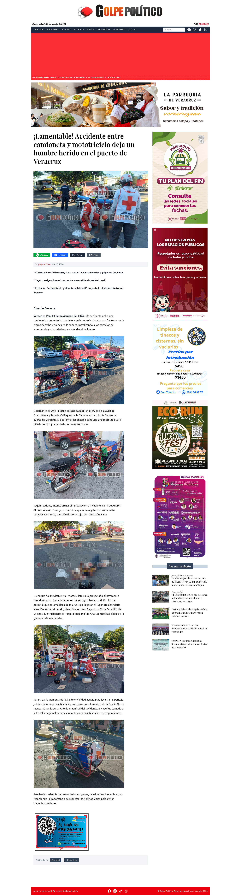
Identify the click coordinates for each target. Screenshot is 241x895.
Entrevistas (104, 29)
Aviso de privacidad (42, 891)
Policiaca (79, 29)
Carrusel (56, 860)
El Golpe (66, 29)
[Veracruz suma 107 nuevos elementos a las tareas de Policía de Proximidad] (160, 629)
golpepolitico (44, 264)
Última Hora (71, 860)
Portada (39, 29)
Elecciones (52, 29)
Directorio (119, 29)
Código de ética (70, 891)
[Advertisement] (120, 54)
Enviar (95, 255)
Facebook (62, 255)
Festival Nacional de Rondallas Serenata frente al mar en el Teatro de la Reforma (78, 77)
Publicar (80, 255)
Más (131, 29)
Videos (90, 29)
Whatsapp (44, 255)
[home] (120, 10)
